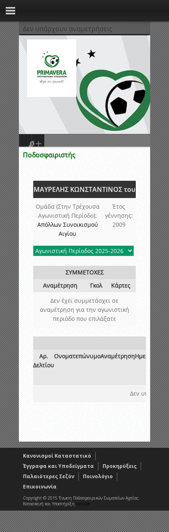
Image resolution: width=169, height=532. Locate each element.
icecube (83, 504)
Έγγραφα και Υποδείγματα (58, 466)
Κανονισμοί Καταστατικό (57, 455)
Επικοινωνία (40, 486)
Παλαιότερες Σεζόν (48, 476)
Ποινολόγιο (98, 476)
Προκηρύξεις (120, 466)
